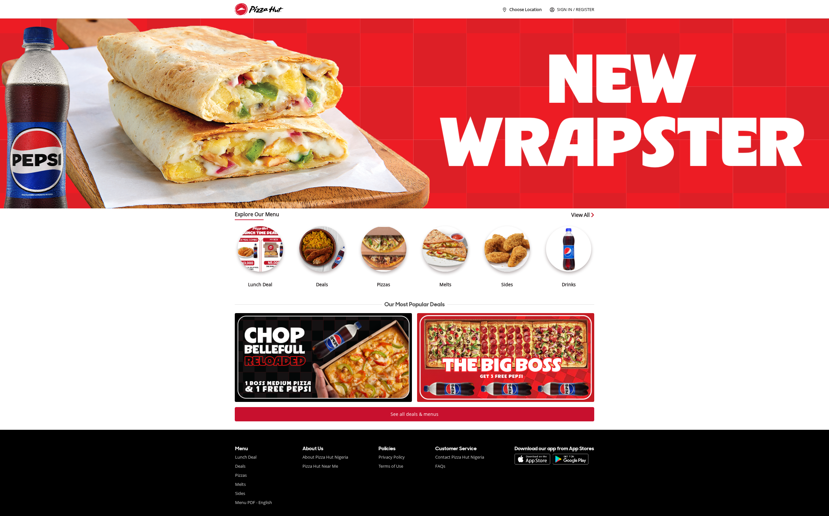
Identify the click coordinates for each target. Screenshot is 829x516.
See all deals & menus (414, 414)
